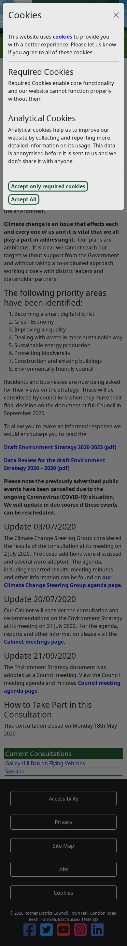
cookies (62, 36)
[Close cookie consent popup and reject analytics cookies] (116, 15)
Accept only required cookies (48, 186)
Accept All (23, 199)
